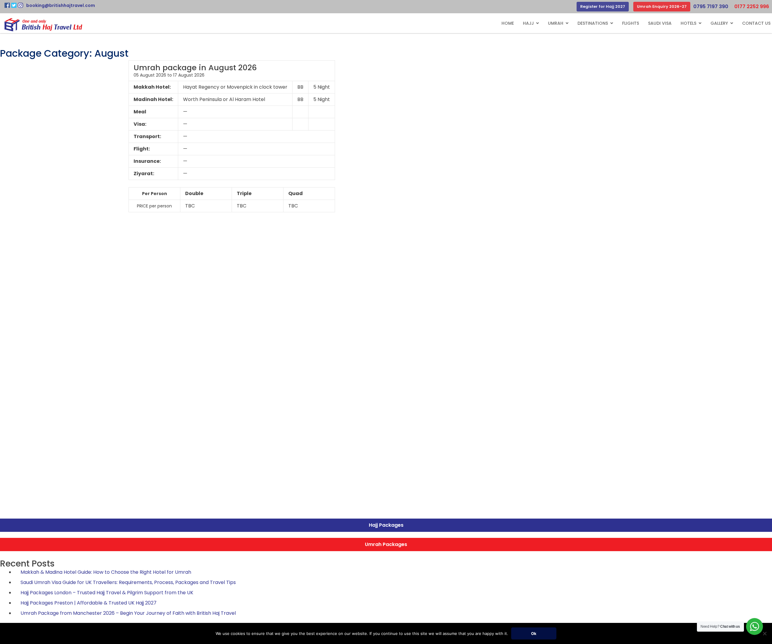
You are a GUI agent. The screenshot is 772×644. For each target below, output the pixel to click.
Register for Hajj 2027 (602, 6)
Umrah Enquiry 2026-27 (662, 6)
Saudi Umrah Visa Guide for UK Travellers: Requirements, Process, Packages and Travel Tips (128, 582)
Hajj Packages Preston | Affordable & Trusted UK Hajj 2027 (89, 602)
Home (507, 23)
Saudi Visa (660, 23)
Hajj (528, 23)
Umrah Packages (386, 544)
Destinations (592, 23)
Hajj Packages (386, 525)
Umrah (555, 23)
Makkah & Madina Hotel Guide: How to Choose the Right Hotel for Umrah (106, 572)
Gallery (719, 23)
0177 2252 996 (751, 6)
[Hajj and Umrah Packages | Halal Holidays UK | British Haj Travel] (43, 24)
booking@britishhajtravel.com (60, 5)
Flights (630, 23)
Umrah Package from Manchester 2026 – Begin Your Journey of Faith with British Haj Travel (128, 613)
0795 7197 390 (710, 6)
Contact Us (756, 23)
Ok (533, 633)
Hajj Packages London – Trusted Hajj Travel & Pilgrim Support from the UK (107, 592)
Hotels (688, 23)
